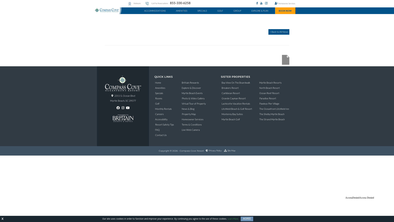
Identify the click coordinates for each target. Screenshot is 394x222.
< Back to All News (279, 31)
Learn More (232, 218)
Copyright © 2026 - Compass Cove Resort (181, 150)
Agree (247, 218)
